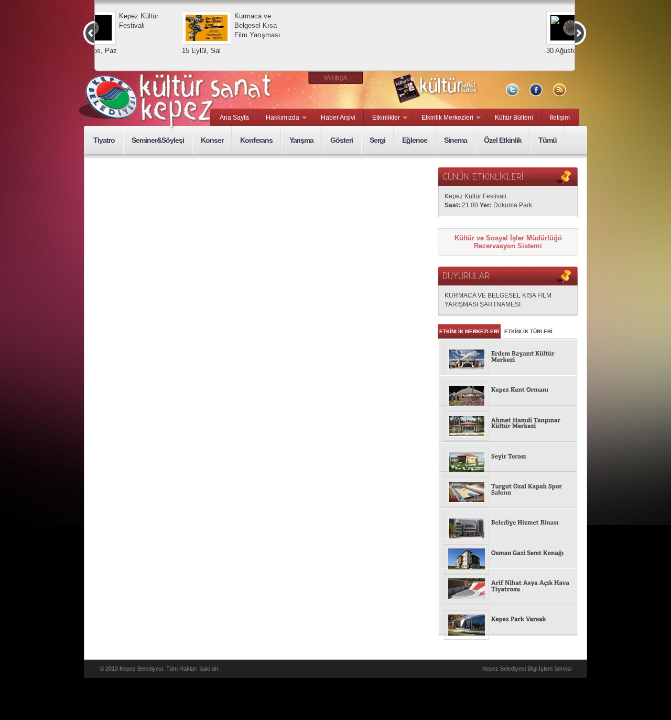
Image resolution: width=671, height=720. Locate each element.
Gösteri (341, 140)
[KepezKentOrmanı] (508, 390)
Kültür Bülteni (514, 117)
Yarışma (301, 140)
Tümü (547, 140)
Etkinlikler (382, 118)
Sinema (455, 140)
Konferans (256, 140)
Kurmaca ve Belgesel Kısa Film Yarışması (296, 25)
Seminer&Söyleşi (158, 140)
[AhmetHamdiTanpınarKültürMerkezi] (508, 424)
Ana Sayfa (234, 117)
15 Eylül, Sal (240, 51)
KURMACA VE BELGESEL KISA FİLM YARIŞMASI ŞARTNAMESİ (498, 300)
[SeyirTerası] (508, 457)
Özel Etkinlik (503, 140)
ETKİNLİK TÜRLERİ (528, 331)
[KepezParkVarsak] (508, 620)
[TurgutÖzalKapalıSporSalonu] (508, 490)
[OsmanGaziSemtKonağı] (508, 553)
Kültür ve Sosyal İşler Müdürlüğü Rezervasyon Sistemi (508, 242)
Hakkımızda (278, 118)
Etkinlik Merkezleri (443, 118)
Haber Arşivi (338, 117)
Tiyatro (104, 140)
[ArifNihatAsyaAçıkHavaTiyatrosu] (508, 586)
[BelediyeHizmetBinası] (508, 523)
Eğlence (414, 140)
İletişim (560, 117)
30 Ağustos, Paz (130, 51)
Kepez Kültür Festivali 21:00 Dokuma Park (488, 200)
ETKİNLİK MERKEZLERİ (469, 331)
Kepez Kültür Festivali (177, 20)
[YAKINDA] (335, 78)
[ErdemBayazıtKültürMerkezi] (508, 357)
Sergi (377, 140)
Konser (212, 140)
